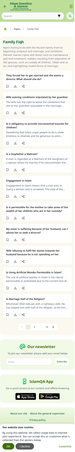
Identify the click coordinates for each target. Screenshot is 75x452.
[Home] (5, 29)
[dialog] (37, 438)
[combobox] (30, 16)
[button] (7, 86)
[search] (70, 16)
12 (47, 326)
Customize (65, 446)
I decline (25, 446)
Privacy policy (37, 420)
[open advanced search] (59, 15)
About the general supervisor (47, 413)
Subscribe (62, 361)
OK (8, 446)
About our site (18, 413)
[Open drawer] (71, 6)
